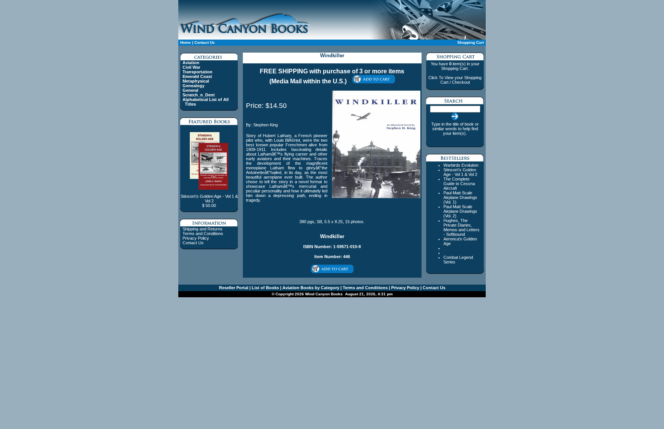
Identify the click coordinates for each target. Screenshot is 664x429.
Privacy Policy (196, 238)
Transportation (197, 72)
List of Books (265, 287)
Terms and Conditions (203, 233)
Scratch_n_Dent (199, 95)
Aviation (191, 62)
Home (185, 42)
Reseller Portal (233, 287)
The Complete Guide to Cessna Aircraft (459, 183)
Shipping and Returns (202, 229)
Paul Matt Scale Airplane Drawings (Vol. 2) (460, 211)
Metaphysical (196, 81)
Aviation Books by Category (310, 287)
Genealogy (193, 85)
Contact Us (204, 42)
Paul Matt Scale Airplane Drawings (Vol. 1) (460, 197)
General (190, 90)
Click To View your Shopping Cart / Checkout (454, 79)
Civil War (191, 67)
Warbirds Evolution (460, 165)
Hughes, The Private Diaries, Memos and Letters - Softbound (461, 227)
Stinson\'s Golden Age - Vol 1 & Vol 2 (460, 172)
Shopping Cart (470, 42)
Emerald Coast (197, 76)
